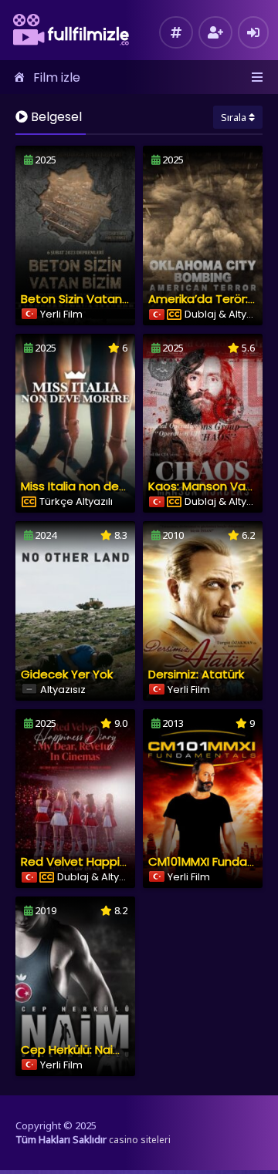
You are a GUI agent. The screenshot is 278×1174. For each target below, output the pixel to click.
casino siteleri (140, 1139)
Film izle (56, 77)
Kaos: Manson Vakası (207, 486)
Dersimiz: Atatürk (196, 674)
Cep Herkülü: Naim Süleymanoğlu (114, 1049)
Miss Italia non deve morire (97, 486)
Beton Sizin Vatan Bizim (87, 299)
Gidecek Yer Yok (67, 674)
